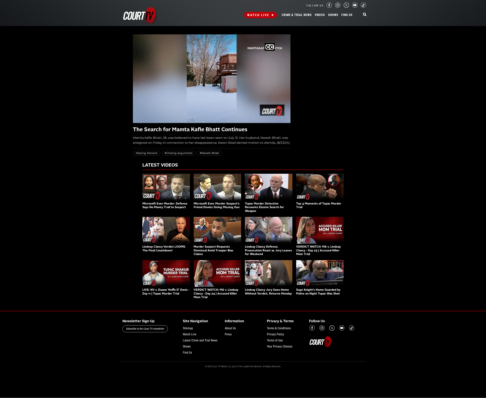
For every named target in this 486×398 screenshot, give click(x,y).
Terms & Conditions (279, 328)
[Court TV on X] (346, 7)
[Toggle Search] (364, 15)
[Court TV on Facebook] (329, 7)
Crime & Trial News (297, 15)
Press (228, 334)
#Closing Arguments (179, 153)
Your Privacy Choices (279, 346)
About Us (230, 328)
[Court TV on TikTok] (363, 7)
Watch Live (258, 15)
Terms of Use (275, 340)
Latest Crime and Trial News (200, 340)
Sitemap (188, 328)
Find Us (347, 15)
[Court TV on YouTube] (354, 7)
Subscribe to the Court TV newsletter (145, 328)
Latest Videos (160, 165)
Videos (320, 15)
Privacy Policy (275, 334)
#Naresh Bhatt (209, 153)
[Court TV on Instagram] (337, 7)
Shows (333, 15)
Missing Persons (146, 153)
